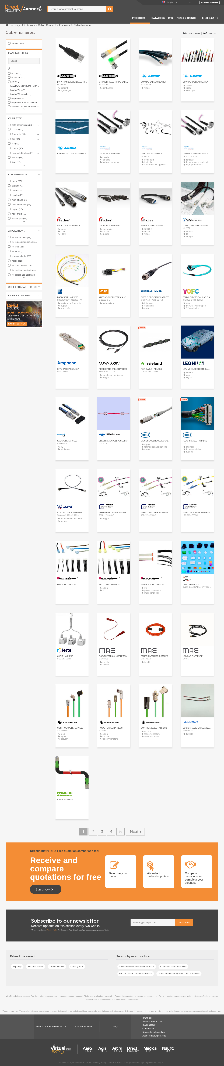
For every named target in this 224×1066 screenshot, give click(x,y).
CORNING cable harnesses (173, 966)
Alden (15, 82)
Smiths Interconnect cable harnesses (136, 966)
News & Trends (186, 17)
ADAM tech (18, 77)
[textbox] (76, 9)
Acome (16, 73)
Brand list (146, 1018)
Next (135, 831)
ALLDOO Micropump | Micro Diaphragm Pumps (25, 86)
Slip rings (17, 966)
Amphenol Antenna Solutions (25, 102)
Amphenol (17, 98)
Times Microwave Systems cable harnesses (179, 973)
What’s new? (17, 43)
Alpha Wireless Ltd (21, 94)
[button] (24, 52)
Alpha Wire (18, 90)
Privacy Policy (52, 930)
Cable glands (77, 966)
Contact (197, 188)
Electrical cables (35, 966)
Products (138, 17)
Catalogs (158, 17)
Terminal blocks (57, 966)
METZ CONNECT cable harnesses (135, 973)
